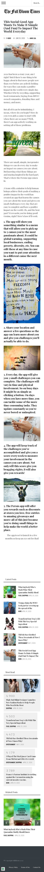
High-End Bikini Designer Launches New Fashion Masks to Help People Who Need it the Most (20, 702)
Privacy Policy (13, 867)
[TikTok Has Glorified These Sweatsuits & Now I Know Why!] (10, 639)
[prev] (13, 588)
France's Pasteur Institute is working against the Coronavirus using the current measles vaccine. (21, 777)
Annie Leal (33, 38)
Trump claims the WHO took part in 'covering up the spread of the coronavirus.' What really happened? (28, 608)
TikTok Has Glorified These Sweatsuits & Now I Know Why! (29, 637)
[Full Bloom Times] (22, 11)
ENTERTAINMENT (23, 643)
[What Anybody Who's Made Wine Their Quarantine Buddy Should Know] (10, 592)
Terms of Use (25, 867)
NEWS (9, 38)
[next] (13, 659)
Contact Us (36, 867)
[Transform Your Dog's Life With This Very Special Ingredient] (10, 624)
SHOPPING (25, 595)
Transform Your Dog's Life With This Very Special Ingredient (29, 621)
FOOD (20, 595)
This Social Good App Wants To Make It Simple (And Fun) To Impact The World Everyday (21, 26)
